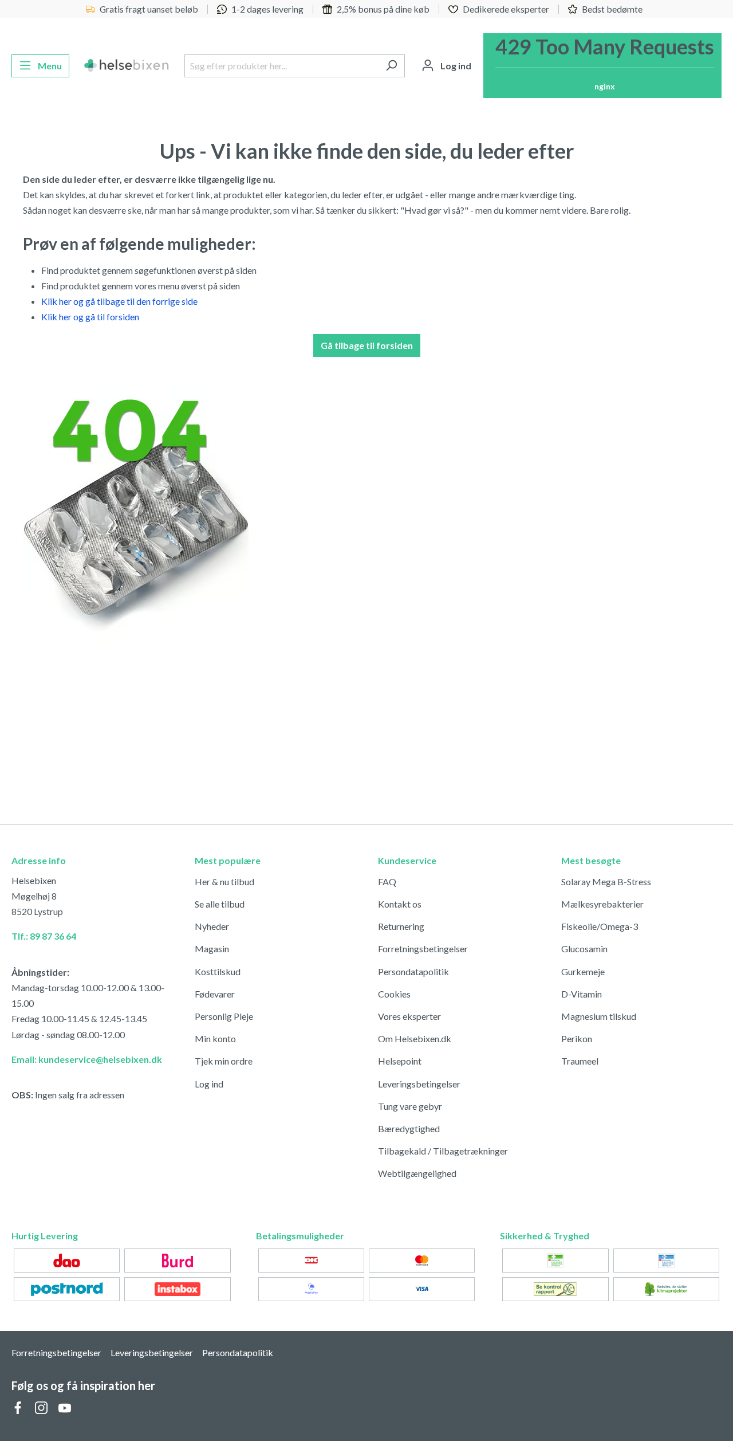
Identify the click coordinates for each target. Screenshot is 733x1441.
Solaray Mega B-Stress (606, 881)
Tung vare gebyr (410, 1106)
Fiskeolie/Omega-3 (599, 926)
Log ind (209, 1083)
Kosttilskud (218, 971)
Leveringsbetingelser (419, 1083)
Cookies (394, 993)
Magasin (212, 948)
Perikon (576, 1038)
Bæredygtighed (409, 1128)
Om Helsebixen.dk (414, 1038)
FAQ (387, 881)
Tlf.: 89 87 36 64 (43, 935)
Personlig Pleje (224, 1016)
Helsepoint (399, 1060)
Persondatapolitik (413, 971)
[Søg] (391, 65)
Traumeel (579, 1060)
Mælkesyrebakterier (602, 903)
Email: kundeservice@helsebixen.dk (86, 1059)
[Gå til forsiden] (127, 66)
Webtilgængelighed (417, 1173)
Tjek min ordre (224, 1060)
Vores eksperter (409, 1016)
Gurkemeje (583, 971)
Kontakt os (399, 903)
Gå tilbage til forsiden (367, 345)
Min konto (215, 1038)
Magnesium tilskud (598, 1016)
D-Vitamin (581, 993)
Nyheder (212, 926)
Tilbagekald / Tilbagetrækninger (443, 1150)
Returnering (401, 926)
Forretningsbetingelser (423, 948)
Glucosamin (584, 948)
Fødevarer (215, 993)
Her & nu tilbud (224, 881)
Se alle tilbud (220, 903)
